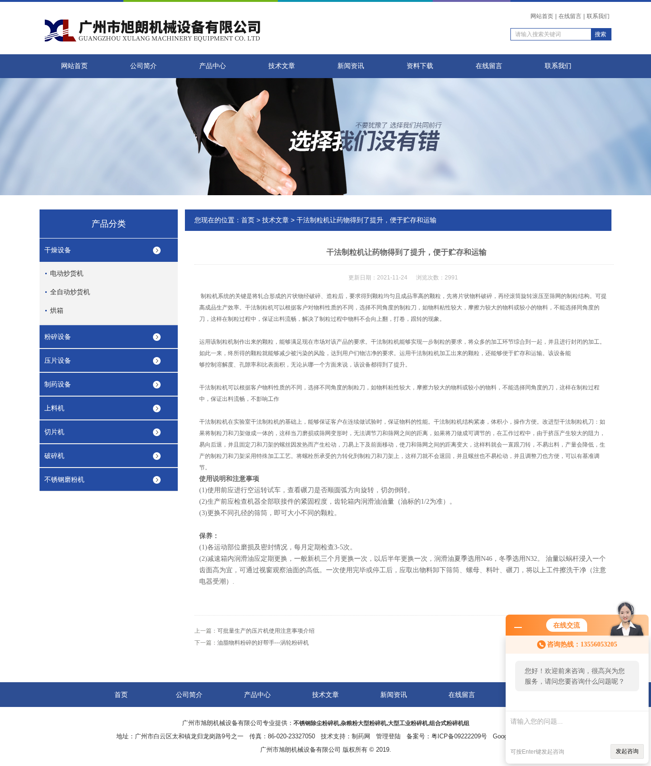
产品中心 (212, 66)
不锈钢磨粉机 (64, 479)
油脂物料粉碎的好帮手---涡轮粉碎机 (263, 642)
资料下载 (420, 66)
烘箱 (56, 310)
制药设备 (57, 384)
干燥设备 (57, 250)
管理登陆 (388, 736)
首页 (247, 220)
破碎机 (54, 455)
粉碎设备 (57, 336)
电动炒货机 (66, 273)
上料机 (54, 408)
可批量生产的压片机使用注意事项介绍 (266, 630)
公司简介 (143, 66)
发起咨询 (627, 751)
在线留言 (570, 16)
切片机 (54, 432)
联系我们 (598, 16)
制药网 (361, 736)
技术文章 (281, 66)
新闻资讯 (350, 66)
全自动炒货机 (70, 292)
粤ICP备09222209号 (459, 736)
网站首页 (541, 16)
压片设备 (57, 360)
